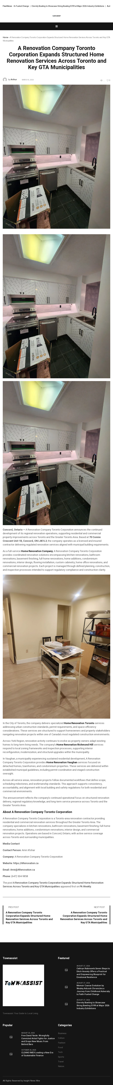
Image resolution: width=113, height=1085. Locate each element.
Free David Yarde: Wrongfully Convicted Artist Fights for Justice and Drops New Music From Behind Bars (38, 1040)
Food (60, 1047)
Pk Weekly (85, 886)
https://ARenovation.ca (25, 863)
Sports (61, 1056)
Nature (61, 1066)
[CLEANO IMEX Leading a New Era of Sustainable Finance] (11, 1054)
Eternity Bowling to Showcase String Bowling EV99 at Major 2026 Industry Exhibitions (93, 1005)
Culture (61, 1038)
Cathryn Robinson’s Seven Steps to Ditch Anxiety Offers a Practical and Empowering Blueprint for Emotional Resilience (93, 973)
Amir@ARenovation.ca (22, 870)
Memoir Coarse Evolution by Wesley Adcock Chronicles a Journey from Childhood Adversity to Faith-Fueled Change (93, 990)
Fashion (61, 1042)
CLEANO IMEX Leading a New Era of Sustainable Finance (37, 1054)
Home (5, 37)
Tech (60, 1052)
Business (62, 1033)
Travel (61, 1061)
